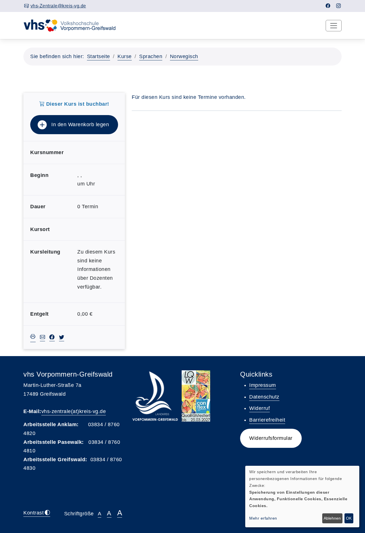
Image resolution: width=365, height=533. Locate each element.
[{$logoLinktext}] (73, 25)
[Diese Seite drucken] (33, 337)
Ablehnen (332, 518)
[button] (271, 438)
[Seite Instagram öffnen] (338, 5)
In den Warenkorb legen (80, 124)
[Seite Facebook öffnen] (328, 5)
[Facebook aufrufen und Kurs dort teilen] (52, 337)
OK (349, 518)
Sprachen (150, 56)
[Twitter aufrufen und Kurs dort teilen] (61, 337)
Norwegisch (184, 56)
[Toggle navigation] (334, 25)
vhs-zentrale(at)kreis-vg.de (73, 411)
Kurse (124, 56)
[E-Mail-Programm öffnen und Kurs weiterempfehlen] (42, 337)
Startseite (98, 56)
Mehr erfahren (263, 518)
